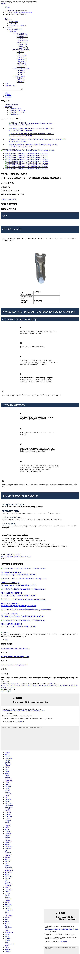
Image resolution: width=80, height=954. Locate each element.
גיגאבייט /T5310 (23, 38)
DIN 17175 (21, 80)
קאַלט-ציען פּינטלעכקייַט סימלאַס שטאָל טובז (15, 657)
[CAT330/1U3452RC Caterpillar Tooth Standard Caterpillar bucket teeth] (26, 610)
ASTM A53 (21, 67)
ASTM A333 (22, 63)
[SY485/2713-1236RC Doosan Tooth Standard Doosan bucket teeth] (23, 599)
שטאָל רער (12, 31)
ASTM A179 (22, 57)
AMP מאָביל (52, 683)
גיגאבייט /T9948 (23, 48)
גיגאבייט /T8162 (23, 44)
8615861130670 (10, 11)
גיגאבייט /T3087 (23, 35)
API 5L (20, 53)
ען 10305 (20, 74)
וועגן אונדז (8, 20)
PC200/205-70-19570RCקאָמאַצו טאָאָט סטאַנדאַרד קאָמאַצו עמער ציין (18, 573)
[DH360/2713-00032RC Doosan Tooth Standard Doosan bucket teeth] (23, 579)
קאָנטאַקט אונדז (10, 85)
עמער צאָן (8, 97)
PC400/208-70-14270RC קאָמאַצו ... (21, 125)
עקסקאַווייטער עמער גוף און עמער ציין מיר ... (15, 648)
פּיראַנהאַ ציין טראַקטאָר (8, 687)
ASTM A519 (22, 65)
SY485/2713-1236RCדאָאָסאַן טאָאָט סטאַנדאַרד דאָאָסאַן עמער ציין (16, 555)
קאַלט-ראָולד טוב (61, 685)
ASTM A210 (22, 61)
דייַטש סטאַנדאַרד (19, 76)
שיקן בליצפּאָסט (6, 691)
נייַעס (6, 83)
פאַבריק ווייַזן (13, 23)
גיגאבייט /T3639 (23, 37)
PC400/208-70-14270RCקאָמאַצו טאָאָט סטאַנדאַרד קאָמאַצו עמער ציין (18, 594)
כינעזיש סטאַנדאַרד (19, 33)
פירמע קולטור (13, 22)
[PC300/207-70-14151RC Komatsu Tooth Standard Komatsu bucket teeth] (23, 620)
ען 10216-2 (21, 72)
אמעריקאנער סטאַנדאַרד (21, 50)
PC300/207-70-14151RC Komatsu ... (21, 130)
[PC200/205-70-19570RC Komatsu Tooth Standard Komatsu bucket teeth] (23, 568)
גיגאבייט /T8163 (23, 46)
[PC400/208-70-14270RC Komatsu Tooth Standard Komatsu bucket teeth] (23, 589)
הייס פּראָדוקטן (14, 683)
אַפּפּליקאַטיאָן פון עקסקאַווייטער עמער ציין (14, 665)
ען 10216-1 (21, 70)
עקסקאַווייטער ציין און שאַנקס (46, 685)
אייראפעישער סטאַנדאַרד (21, 68)
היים (6, 18)
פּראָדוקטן (8, 27)
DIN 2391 (21, 82)
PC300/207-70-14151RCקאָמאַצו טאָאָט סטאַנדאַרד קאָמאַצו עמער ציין (18, 625)
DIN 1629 (21, 78)
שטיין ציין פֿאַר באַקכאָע (10, 685)
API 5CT (21, 52)
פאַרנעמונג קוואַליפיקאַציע (17, 25)
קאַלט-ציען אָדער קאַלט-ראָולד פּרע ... (21, 146)
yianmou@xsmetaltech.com (23, 12)
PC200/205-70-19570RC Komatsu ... (21, 136)
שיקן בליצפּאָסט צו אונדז (8, 199)
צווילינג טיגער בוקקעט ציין (27, 685)
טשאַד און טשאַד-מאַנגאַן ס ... (18, 141)
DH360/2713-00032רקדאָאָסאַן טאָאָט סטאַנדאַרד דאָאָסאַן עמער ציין (18, 584)
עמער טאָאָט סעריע (15, 29)
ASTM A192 (22, 59)
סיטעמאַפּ (5, 683)
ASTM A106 (22, 55)
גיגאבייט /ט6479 (23, 42)
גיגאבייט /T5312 (23, 40)
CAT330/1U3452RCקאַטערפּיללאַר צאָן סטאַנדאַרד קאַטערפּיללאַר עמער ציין (22, 615)
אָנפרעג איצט (5, 681)
